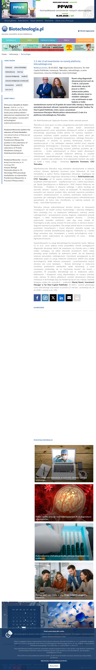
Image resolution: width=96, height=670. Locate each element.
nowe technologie (20, 67)
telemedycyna (10, 72)
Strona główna (10, 21)
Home (4, 54)
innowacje (8, 67)
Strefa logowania (87, 31)
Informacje (11, 40)
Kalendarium (23, 21)
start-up (20, 72)
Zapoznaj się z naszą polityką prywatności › (54, 660)
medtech (24, 76)
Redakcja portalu (40, 68)
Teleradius (63, 70)
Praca (66, 40)
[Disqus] (64, 344)
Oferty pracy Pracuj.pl (64, 21)
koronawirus (9, 85)
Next (39, 602)
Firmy (29, 40)
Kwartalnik (49, 21)
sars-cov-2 (9, 89)
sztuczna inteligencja (12, 76)
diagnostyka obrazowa (72, 68)
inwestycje (54, 70)
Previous (9, 602)
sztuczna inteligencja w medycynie (16, 81)
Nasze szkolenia (36, 21)
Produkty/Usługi (48, 40)
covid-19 (19, 85)
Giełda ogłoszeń (85, 40)
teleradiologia (73, 70)
